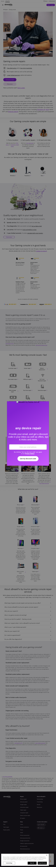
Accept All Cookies (42, 863)
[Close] (46, 855)
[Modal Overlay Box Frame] (28, 433)
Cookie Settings (9, 863)
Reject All (32, 863)
